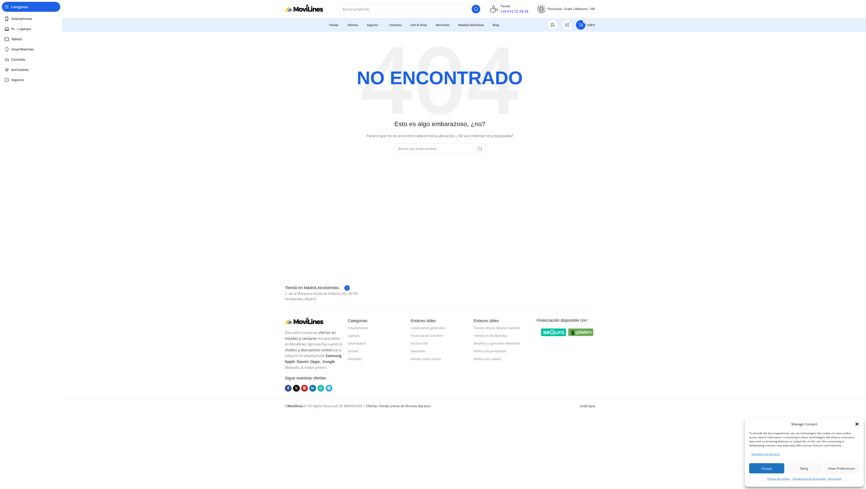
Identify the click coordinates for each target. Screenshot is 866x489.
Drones (353, 351)
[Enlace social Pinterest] (304, 388)
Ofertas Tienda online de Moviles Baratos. (398, 406)
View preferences (841, 468)
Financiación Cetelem (427, 335)
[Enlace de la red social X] (296, 388)
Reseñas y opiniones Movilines (497, 343)
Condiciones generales (428, 328)
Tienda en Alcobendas (490, 335)
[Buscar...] (476, 9)
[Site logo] (307, 8)
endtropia (587, 406)
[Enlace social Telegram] (329, 388)
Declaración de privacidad (809, 479)
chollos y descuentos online (308, 350)
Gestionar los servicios (765, 454)
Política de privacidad (490, 351)
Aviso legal (834, 479)
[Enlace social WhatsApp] (320, 388)
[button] (857, 424)
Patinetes (355, 359)
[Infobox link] (317, 288)
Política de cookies (778, 479)
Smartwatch (357, 343)
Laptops (354, 335)
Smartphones (358, 328)
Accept (767, 468)
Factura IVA (419, 343)
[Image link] (307, 321)
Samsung (333, 355)
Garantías (418, 351)
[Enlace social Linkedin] (312, 388)
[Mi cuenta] (553, 24)
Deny (804, 468)
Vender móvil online (426, 359)
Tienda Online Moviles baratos (497, 328)
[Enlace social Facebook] (288, 388)
